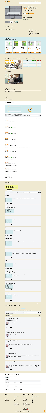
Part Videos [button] (8, 71)
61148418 (15, 385)
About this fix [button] (9, 88)
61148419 (15, 386)
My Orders (33, 1)
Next (39, 190)
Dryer (14, 400)
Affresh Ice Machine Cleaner (38, 47)
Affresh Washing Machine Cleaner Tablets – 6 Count (23, 47)
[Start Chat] (44, 411)
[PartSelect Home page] (7, 1)
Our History (24, 398)
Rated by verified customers (18, 91)
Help (5, 402)
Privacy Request (24, 405)
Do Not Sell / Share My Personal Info (27, 404)
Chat (29, 1)
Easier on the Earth (25, 400)
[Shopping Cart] (40, 1)
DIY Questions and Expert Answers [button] (13, 305)
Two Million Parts (25, 399)
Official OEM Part (31, 10)
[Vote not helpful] (11, 203)
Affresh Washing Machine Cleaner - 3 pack (8, 47)
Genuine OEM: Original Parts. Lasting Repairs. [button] (15, 56)
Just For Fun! (34, 402)
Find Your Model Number (16, 404)
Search (39, 115)
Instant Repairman (16, 398)
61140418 (15, 382)
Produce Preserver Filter (30, 46)
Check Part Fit (7, 377)
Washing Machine (16, 403)
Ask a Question (23, 308)
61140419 (15, 383)
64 (14, 106)
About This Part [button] (9, 26)
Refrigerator (15, 402)
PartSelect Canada (25, 409)
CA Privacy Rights (25, 403)
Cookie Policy (24, 402)
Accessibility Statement (25, 408)
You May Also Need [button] (9, 38)
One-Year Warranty (7, 400)
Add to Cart (30, 13)
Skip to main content (23, 18)
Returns (5, 398)
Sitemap (24, 407)
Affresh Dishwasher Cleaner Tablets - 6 (16, 47)
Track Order (6, 399)
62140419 (15, 389)
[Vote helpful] (10, 203)
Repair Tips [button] (8, 182)
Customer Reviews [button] (10, 102)
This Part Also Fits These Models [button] (12, 374)
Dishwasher (15, 399)
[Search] (40, 3)
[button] (7, 3)
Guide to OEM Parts (16, 405)
